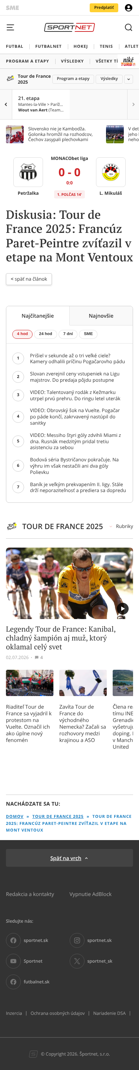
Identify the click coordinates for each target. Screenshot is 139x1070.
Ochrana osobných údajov (57, 1013)
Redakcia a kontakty (30, 893)
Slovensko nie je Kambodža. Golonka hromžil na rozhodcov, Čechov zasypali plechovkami (60, 134)
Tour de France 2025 (34, 79)
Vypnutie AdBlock (91, 893)
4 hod (22, 334)
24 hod (45, 334)
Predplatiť (104, 7)
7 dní (68, 334)
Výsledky (109, 78)
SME (88, 334)
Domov (15, 816)
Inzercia (14, 1013)
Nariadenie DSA (109, 1013)
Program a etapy (73, 78)
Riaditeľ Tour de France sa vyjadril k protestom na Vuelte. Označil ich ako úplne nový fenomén (29, 723)
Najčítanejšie (37, 315)
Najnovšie (101, 315)
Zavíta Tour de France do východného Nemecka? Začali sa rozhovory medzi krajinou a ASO (82, 723)
